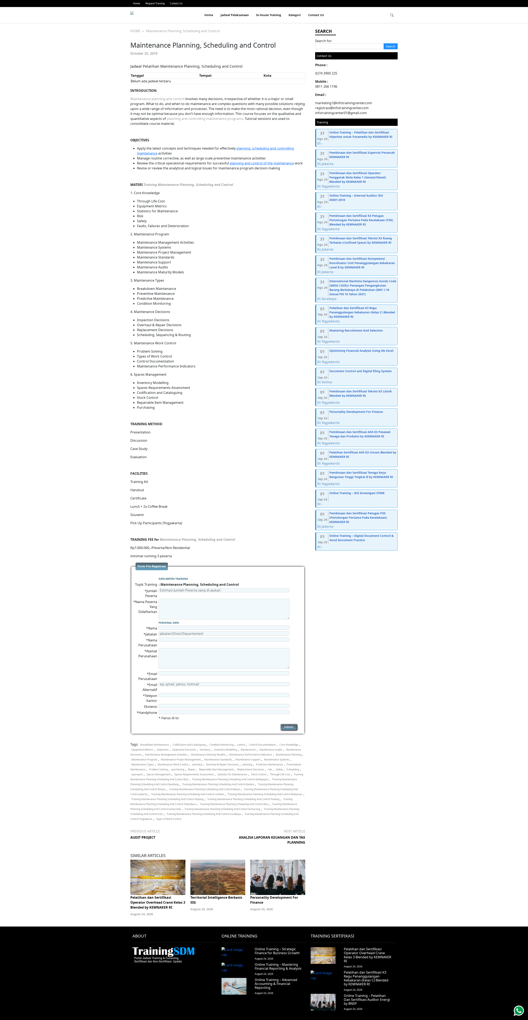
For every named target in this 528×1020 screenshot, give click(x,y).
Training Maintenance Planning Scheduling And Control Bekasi (204, 789)
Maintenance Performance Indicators (250, 754)
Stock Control (258, 774)
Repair (191, 769)
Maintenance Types (142, 764)
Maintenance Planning (288, 754)
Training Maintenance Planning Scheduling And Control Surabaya (203, 814)
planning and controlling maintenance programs (205, 118)
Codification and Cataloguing (189, 744)
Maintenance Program (144, 759)
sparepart (137, 774)
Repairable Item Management (216, 769)
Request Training (155, 3)
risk (270, 769)
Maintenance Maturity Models (208, 754)
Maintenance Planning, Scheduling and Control (197, 539)
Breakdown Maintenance (154, 744)
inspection (163, 749)
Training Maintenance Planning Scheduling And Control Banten (218, 784)
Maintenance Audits (270, 749)
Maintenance (248, 749)
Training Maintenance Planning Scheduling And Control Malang (167, 799)
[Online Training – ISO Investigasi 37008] (356, 499)
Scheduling (292, 769)
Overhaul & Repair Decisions (222, 764)
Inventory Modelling (225, 749)
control (241, 744)
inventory (205, 749)
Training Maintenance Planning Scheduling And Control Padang (243, 799)
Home (136, 3)
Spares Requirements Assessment (194, 774)
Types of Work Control (168, 819)
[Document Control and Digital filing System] (356, 377)
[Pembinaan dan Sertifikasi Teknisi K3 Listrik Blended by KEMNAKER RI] (356, 397)
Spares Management (158, 774)
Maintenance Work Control (173, 764)
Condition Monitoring (221, 744)
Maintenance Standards (218, 759)
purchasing (177, 769)
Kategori (295, 15)
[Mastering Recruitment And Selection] (356, 336)
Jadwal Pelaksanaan (234, 15)
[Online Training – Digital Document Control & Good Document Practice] (356, 541)
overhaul (197, 764)
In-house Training (268, 15)
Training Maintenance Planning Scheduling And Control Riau (234, 804)
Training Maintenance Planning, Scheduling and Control (188, 184)
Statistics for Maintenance (232, 774)
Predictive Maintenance (269, 764)
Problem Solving (158, 769)
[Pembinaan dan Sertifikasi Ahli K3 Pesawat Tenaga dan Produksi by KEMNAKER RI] (356, 438)
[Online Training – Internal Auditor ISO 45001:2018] (356, 201)
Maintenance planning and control (157, 99)
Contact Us (176, 3)
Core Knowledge (288, 744)
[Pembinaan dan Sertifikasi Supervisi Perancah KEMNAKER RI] (356, 158)
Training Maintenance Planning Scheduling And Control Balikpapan (230, 779)
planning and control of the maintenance (262, 163)
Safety (279, 769)
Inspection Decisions (184, 749)
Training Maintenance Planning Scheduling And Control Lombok (187, 794)
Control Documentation (262, 744)
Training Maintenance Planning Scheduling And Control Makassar (264, 794)
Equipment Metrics (142, 749)
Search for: (323, 41)
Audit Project (142, 837)
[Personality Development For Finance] (356, 417)
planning (247, 764)
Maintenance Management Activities (166, 754)
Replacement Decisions (250, 769)
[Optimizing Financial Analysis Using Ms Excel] (356, 356)
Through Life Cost (280, 774)
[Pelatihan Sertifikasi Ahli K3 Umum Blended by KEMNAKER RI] (356, 458)
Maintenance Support (248, 759)
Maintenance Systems (276, 759)
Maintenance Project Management (181, 759)
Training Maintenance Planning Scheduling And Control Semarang (222, 809)
